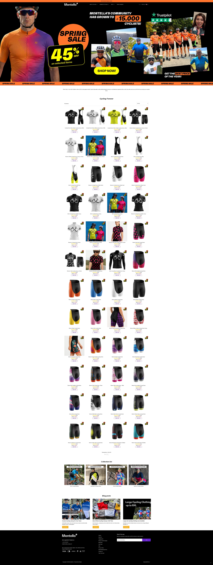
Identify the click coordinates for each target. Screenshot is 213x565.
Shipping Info (101, 538)
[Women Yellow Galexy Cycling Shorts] (139, 403)
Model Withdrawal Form (103, 549)
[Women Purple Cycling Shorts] (117, 346)
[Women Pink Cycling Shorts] (96, 317)
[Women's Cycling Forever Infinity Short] (117, 174)
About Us (100, 537)
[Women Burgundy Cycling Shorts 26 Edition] (117, 432)
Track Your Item (101, 553)
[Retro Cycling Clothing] (117, 475)
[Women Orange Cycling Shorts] (74, 289)
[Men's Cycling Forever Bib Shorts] (117, 146)
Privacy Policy (101, 547)
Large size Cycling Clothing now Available (134, 521)
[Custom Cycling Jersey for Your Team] (76, 509)
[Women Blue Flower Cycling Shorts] (117, 403)
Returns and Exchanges (103, 540)
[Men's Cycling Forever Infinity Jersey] (74, 203)
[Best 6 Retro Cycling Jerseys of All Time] (106, 509)
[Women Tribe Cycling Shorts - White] (117, 374)
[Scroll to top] (211, 563)
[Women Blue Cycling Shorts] (96, 289)
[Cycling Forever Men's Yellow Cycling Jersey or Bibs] (117, 117)
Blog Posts (100, 542)
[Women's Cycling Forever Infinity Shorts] (96, 174)
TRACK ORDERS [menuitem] (120, 4)
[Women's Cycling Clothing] (139, 475)
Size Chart (100, 544)
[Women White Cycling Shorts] (117, 289)
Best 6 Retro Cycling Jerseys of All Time (103, 521)
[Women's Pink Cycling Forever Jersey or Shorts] (96, 146)
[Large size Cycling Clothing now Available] (137, 509)
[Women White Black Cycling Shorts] (96, 403)
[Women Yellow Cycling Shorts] (74, 317)
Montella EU (71, 561)
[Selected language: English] (147, 4)
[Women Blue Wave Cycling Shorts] (139, 346)
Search (100, 535)
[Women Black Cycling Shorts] (139, 289)
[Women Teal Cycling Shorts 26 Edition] (139, 432)
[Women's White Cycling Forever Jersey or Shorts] (74, 146)
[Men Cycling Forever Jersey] (117, 203)
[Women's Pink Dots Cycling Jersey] (96, 260)
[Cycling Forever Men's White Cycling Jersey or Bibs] (96, 117)
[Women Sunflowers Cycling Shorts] (74, 432)
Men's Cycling (93, 4)
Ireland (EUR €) (146, 561)
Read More (65, 527)
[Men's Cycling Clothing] (74, 475)
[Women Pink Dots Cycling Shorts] (139, 231)
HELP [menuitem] (112, 4)
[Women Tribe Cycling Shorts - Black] (96, 374)
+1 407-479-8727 (65, 542)
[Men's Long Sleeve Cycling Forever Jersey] (117, 260)
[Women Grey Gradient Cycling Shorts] (139, 374)
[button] (147, 4)
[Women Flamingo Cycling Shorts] (74, 346)
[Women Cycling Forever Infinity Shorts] (139, 174)
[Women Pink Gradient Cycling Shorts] (139, 260)
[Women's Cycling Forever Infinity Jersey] (139, 203)
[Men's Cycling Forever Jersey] (96, 203)
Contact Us (101, 551)
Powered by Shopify (78, 561)
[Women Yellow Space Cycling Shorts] (96, 432)
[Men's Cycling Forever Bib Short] (74, 174)
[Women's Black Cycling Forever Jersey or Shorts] (139, 117)
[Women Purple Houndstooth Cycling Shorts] (117, 317)
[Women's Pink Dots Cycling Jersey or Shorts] (117, 231)
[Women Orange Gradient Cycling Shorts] (96, 346)
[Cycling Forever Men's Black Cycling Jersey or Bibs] (74, 117)
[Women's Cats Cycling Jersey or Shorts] (74, 260)
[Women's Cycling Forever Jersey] (74, 231)
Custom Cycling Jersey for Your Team (71, 521)
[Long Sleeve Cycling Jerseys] (96, 475)
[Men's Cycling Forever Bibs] (139, 146)
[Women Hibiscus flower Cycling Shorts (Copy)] (139, 317)
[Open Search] (139, 4)
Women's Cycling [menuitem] (104, 4)
